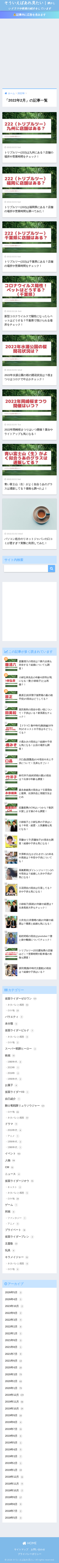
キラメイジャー (16, 1257)
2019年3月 (13, 1456)
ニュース (12, 1173)
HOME (31, 1543)
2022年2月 (13, 1326)
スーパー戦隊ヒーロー (20, 1048)
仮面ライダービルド (19, 1030)
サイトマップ (21, 1549)
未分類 (11, 1023)
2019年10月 (14, 1408)
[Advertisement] (29, 53)
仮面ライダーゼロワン (20, 998)
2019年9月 (13, 1415)
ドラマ (11, 1123)
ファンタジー (16, 1218)
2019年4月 (13, 1449)
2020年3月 (13, 1374)
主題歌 (11, 1243)
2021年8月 (13, 1347)
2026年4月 (13, 1299)
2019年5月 (13, 1442)
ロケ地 (13, 1010)
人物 (10, 1160)
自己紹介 (12, 1098)
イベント (12, 1153)
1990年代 (14, 1079)
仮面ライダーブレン (19, 1236)
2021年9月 (13, 1340)
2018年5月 (13, 1517)
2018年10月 (14, 1490)
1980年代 (14, 1061)
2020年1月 (13, 1388)
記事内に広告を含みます (31, 14)
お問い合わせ (38, 1549)
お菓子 (11, 1085)
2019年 (13, 1067)
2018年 (13, 1073)
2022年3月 (13, 1319)
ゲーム (11, 1204)
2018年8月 (13, 1504)
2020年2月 (13, 1381)
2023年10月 (14, 1306)
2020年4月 (13, 1367)
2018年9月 (13, 1497)
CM (9, 1167)
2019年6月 (13, 1435)
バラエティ (13, 1016)
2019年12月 (14, 1394)
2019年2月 (13, 1463)
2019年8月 (13, 1422)
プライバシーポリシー (29, 1554)
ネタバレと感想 (18, 1004)
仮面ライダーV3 (16, 1091)
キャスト (14, 1187)
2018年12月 (14, 1476)
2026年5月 (13, 1292)
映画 (9, 1055)
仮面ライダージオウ (19, 1180)
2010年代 (14, 1130)
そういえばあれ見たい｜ (29, 5)
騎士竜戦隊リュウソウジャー (24, 1105)
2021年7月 (13, 1353)
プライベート (15, 1229)
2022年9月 (13, 1313)
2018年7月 (13, 1510)
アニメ (13, 1136)
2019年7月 (13, 1429)
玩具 (9, 1250)
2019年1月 (13, 1470)
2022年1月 (13, 1333)
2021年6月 (13, 1360)
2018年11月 (14, 1483)
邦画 (9, 1211)
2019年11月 (14, 1401)
